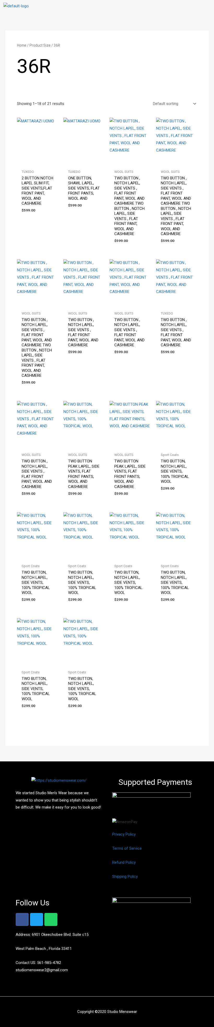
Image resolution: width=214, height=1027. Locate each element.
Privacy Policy (124, 834)
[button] (206, 7)
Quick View (37, 162)
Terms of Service (127, 848)
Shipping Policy (125, 876)
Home (21, 45)
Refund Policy (124, 862)
